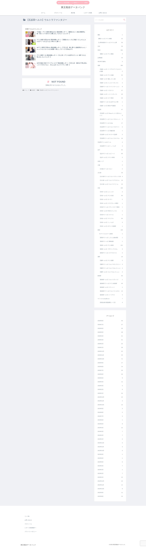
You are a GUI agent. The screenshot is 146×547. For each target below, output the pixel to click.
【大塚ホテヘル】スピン (111, 169)
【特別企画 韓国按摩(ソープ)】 (111, 302)
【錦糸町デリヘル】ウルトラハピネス (111, 291)
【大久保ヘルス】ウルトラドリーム (111, 184)
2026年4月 (110, 336)
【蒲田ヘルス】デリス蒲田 (111, 260)
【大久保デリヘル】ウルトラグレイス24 (111, 176)
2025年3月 (110, 385)
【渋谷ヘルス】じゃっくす (111, 192)
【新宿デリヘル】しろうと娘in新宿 (111, 237)
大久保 (110, 172)
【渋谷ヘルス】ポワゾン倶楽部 (111, 226)
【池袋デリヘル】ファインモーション (111, 86)
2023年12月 (110, 443)
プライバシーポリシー (30, 531)
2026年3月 (110, 340)
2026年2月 (110, 343)
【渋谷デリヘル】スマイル (111, 214)
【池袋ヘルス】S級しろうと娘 (111, 79)
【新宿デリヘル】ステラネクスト (111, 253)
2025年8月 (110, 366)
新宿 (110, 230)
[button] (124, 20)
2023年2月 (110, 473)
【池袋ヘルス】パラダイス (111, 90)
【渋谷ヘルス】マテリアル (111, 218)
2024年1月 (110, 439)
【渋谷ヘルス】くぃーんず (111, 222)
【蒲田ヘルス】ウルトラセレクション (111, 272)
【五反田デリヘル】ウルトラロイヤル (111, 138)
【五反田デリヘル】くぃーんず (111, 146)
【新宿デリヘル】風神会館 (111, 241)
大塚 (110, 165)
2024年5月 (110, 424)
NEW (110, 50)
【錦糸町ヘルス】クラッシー (111, 287)
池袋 (110, 65)
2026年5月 (110, 332)
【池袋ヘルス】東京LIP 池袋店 (111, 105)
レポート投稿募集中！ (30, 527)
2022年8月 (110, 496)
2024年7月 (110, 416)
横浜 (110, 35)
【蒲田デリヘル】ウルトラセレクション (111, 268)
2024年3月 (110, 431)
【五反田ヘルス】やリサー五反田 (111, 134)
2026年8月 (110, 320)
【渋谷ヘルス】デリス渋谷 (111, 195)
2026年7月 (110, 324)
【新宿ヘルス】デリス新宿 (111, 245)
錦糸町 (110, 275)
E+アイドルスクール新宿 (111, 234)
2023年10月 (110, 450)
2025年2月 (110, 389)
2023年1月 (110, 477)
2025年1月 (110, 393)
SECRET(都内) (110, 61)
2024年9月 (110, 408)
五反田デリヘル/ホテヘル (110, 142)
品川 (110, 150)
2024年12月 (110, 397)
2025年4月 (110, 382)
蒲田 (110, 256)
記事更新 (110, 57)
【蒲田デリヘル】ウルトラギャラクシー (111, 264)
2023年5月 (110, 462)
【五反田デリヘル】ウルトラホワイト (111, 127)
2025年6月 (110, 374)
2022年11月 (110, 485)
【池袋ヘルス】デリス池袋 (111, 75)
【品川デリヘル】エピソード (111, 153)
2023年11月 (110, 446)
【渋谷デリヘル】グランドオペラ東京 (111, 207)
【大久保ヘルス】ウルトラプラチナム (111, 180)
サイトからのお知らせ (110, 298)
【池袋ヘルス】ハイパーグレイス (111, 94)
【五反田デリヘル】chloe (111, 123)
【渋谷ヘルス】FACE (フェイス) (111, 211)
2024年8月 (110, 412)
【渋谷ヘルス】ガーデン (111, 199)
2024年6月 (110, 420)
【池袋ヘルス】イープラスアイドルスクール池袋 (111, 70)
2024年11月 (110, 401)
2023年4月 (110, 465)
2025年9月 (110, 362)
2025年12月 (110, 351)
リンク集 (27, 516)
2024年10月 (110, 404)
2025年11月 (110, 355)
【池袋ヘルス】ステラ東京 (111, 98)
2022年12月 (110, 481)
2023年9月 (110, 454)
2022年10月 (110, 488)
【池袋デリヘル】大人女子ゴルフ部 (111, 102)
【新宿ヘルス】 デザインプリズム (111, 249)
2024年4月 (110, 427)
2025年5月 (110, 378)
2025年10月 (110, 359)
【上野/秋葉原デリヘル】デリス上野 (110, 42)
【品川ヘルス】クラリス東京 (111, 157)
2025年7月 (110, 370)
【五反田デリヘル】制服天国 (111, 130)
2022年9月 (110, 492)
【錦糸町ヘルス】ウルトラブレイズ (111, 279)
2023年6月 (110, 458)
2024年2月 (110, 435)
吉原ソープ (110, 161)
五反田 (110, 109)
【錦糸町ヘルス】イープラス (111, 295)
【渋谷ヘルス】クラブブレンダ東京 (111, 203)
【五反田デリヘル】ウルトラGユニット (111, 119)
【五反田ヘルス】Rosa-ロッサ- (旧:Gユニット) (111, 114)
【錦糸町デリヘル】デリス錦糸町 (111, 283)
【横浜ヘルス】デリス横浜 (110, 38)
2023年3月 (110, 469)
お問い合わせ (28, 520)
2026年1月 (110, 347)
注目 (110, 46)
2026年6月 (110, 328)
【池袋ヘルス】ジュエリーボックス (111, 82)
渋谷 (110, 188)
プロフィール (28, 524)
